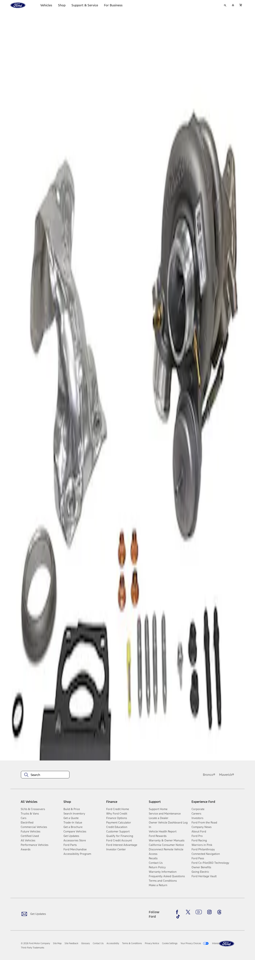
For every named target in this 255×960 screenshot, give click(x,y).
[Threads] (219, 912)
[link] (57, 943)
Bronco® (209, 775)
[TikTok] (178, 916)
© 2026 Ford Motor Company (35, 943)
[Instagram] (209, 912)
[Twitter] (188, 912)
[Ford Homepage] (226, 943)
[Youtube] (199, 912)
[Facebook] (178, 912)
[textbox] (45, 775)
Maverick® (226, 775)
